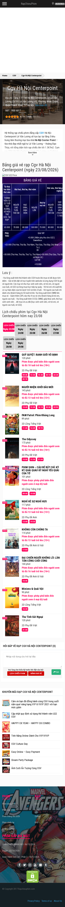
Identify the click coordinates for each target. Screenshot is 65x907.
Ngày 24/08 (21, 329)
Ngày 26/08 (44, 329)
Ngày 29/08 (21, 343)
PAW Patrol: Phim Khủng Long (38, 415)
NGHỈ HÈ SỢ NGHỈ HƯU (34, 501)
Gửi (57, 672)
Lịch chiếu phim (17, 673)
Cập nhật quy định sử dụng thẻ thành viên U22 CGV (34, 715)
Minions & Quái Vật (32, 588)
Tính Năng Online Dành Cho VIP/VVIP (30, 735)
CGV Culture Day (19, 743)
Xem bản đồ (41, 105)
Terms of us (47, 901)
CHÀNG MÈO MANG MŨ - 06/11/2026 (18, 844)
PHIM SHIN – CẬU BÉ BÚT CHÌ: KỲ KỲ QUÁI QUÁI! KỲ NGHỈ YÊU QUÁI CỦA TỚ (40, 470)
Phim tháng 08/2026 (11, 816)
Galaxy (38, 816)
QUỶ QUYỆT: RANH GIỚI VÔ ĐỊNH (40, 354)
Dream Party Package (22, 759)
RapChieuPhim (29, 3)
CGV (41, 132)
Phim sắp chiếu (8, 810)
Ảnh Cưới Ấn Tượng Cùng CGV (26, 768)
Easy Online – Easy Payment (25, 751)
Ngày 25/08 (32, 329)
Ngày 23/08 (9, 327)
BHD (37, 822)
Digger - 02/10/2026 (11, 850)
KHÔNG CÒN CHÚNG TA (35, 529)
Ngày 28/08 (9, 343)
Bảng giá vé (36, 673)
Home (4, 75)
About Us (58, 901)
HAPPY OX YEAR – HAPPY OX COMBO (30, 723)
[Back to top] (58, 898)
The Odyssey (29, 439)
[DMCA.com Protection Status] (32, 876)
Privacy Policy (34, 901)
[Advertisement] (32, 40)
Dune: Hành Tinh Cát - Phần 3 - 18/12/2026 (20, 857)
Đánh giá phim (8, 828)
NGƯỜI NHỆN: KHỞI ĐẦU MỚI (37, 387)
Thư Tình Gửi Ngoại (32, 616)
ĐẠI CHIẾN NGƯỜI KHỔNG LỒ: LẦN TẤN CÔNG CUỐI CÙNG (41, 559)
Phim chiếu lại (8, 822)
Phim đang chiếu (9, 803)
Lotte (37, 810)
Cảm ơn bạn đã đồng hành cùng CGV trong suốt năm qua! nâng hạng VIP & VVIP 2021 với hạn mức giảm (35, 704)
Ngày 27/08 (56, 329)
